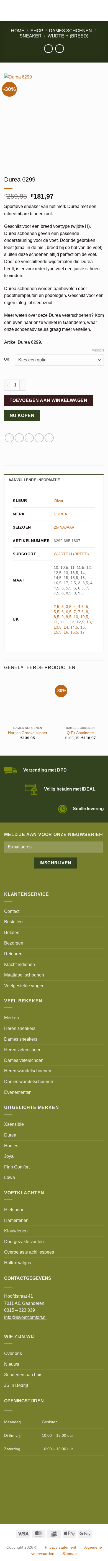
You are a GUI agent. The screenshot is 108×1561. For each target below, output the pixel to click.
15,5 (57, 632)
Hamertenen (16, 1220)
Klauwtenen (16, 1231)
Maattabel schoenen (24, 975)
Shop (36, 30)
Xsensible (14, 1124)
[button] (7, 10)
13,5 (57, 627)
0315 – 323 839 (19, 1310)
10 (76, 617)
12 (72, 622)
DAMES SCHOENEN (70, 30)
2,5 (56, 606)
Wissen (98, 350)
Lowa (9, 1177)
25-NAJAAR (64, 527)
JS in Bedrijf (16, 1385)
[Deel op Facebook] (9, 437)
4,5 (81, 606)
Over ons (13, 1353)
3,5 (68, 606)
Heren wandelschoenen (27, 1070)
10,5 (84, 617)
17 (82, 632)
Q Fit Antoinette (80, 733)
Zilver (58, 500)
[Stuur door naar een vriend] (29, 437)
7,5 (81, 612)
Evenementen (18, 1092)
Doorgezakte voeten (24, 1241)
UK (6, 359)
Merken (11, 1017)
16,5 (74, 632)
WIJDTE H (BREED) (68, 36)
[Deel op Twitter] (19, 437)
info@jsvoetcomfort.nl (25, 1317)
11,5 (64, 622)
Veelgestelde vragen (24, 985)
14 (66, 627)
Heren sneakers (19, 1028)
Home (17, 30)
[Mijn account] (91, 11)
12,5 (80, 622)
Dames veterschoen (23, 1060)
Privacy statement (60, 1547)
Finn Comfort (17, 1167)
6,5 (68, 612)
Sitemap (69, 1553)
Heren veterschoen (23, 1049)
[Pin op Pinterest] (39, 437)
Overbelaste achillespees (29, 1252)
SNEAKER (31, 36)
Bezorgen (13, 943)
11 (56, 622)
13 (88, 622)
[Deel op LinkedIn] (49, 437)
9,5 (68, 617)
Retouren (13, 953)
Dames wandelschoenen (28, 1081)
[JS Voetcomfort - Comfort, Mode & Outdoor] (46, 10)
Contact (11, 911)
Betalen (11, 932)
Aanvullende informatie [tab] (34, 480)
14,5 (74, 627)
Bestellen (13, 921)
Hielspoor (13, 1209)
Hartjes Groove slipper (27, 733)
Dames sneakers (20, 1039)
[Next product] (48, 48)
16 (66, 632)
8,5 (56, 617)
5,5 (56, 612)
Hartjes (11, 1145)
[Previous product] (59, 48)
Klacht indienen (19, 964)
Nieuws (11, 1364)
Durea (10, 1135)
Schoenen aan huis (23, 1374)
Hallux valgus (17, 1262)
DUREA (60, 514)
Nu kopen (22, 415)
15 (82, 627)
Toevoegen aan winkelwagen (49, 400)
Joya (9, 1156)
